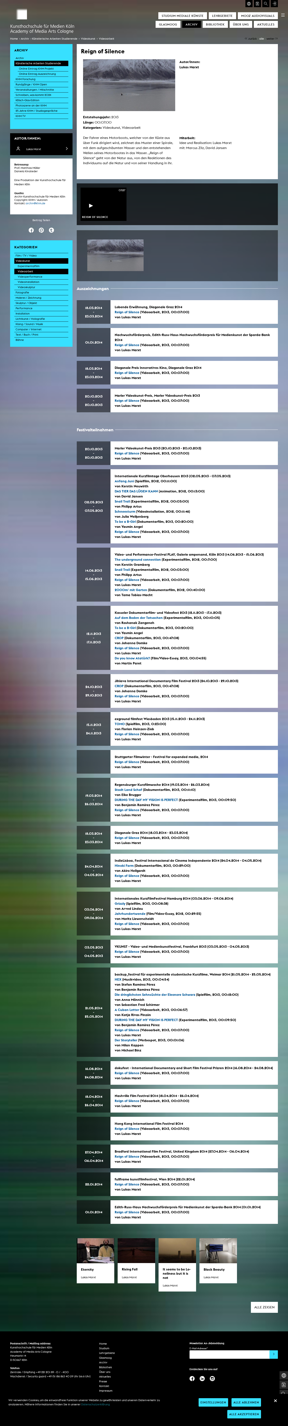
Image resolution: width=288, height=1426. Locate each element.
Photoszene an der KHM (31, 105)
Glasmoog (168, 24)
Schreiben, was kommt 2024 (33, 95)
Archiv (192, 24)
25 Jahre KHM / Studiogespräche (37, 110)
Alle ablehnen (246, 1402)
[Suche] (265, 3)
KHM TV (21, 116)
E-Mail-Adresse (199, 1348)
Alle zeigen (264, 1307)
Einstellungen (213, 1402)
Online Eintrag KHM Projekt (36, 68)
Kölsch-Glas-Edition (27, 100)
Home (14, 38)
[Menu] (283, 15)
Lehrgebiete (222, 15)
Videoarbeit (106, 38)
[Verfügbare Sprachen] (249, 3)
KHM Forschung (25, 79)
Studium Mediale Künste (183, 15)
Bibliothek (215, 24)
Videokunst (88, 38)
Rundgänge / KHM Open (31, 84)
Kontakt (104, 1386)
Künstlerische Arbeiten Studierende (54, 38)
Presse (103, 1381)
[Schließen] (275, 1400)
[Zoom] (115, 255)
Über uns (241, 24)
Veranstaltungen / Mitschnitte (35, 89)
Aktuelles (266, 24)
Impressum (105, 1390)
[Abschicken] (273, 1354)
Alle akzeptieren (244, 1414)
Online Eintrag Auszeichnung (37, 73)
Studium (104, 1348)
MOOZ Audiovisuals (258, 15)
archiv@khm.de (35, 203)
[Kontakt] (257, 3)
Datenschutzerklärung (95, 1404)
